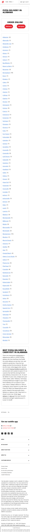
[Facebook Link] (2, 433)
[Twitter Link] (6, 433)
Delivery (9, 26)
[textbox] (15, 379)
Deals (7, 1)
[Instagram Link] (12, 433)
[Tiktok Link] (9, 433)
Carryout (21, 26)
